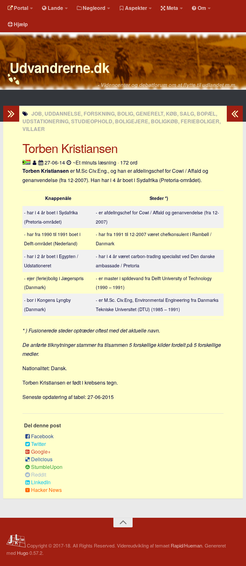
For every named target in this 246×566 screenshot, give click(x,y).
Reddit (38, 474)
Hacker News (46, 489)
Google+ (41, 451)
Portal (21, 7)
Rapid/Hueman (186, 545)
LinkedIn (41, 482)
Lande (55, 7)
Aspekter (136, 7)
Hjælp (21, 24)
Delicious (42, 459)
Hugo (22, 552)
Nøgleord (94, 7)
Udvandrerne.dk (59, 67)
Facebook (42, 436)
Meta (172, 7)
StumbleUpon (46, 466)
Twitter (38, 443)
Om (202, 7)
